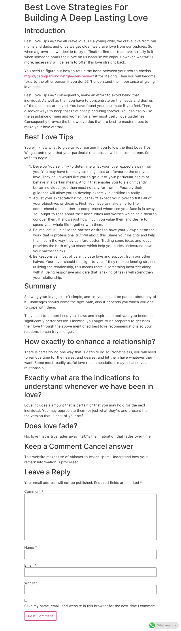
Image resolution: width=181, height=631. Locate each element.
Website (31, 583)
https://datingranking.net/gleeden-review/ (59, 76)
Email (30, 565)
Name (30, 547)
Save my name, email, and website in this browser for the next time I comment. (90, 606)
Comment (33, 491)
